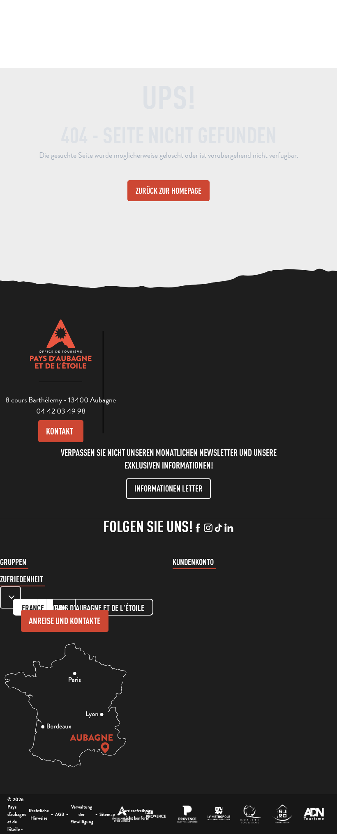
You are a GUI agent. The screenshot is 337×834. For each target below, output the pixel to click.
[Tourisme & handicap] (282, 814)
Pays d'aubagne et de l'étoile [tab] (99, 608)
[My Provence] (155, 814)
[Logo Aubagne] (61, 350)
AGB (59, 814)
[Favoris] (268, 33)
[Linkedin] (229, 528)
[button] (236, 32)
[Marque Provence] (187, 814)
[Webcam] (252, 35)
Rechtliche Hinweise (39, 814)
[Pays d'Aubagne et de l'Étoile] (70, 33)
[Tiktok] (218, 528)
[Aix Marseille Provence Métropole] (219, 814)
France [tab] (33, 608)
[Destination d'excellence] (250, 814)
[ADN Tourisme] (313, 814)
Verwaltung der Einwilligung (81, 814)
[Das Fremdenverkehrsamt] (122, 814)
